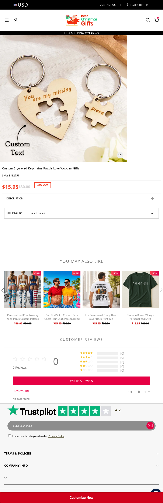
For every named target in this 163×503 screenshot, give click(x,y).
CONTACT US (108, 5)
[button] (7, 20)
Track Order (139, 5)
